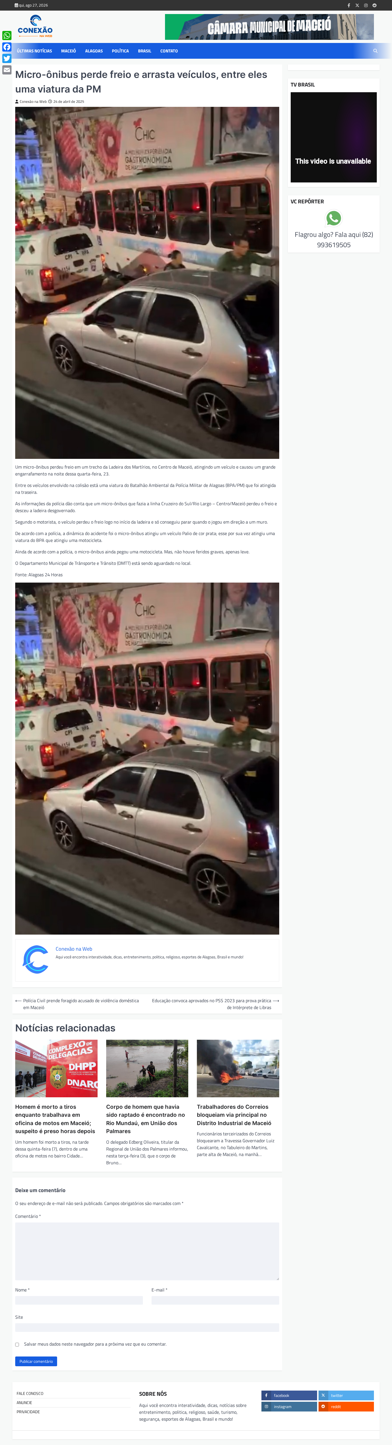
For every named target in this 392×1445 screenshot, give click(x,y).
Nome (22, 1289)
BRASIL (144, 51)
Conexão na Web (33, 101)
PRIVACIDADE (28, 1412)
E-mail (160, 1289)
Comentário (28, 1216)
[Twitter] (7, 58)
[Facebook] (7, 47)
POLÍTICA (120, 51)
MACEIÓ (68, 51)
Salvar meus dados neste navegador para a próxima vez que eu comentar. (95, 1343)
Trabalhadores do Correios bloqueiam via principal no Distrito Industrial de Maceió (234, 1115)
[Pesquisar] (375, 51)
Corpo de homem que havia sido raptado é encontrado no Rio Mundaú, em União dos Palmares (145, 1119)
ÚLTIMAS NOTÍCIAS (34, 51)
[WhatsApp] (7, 35)
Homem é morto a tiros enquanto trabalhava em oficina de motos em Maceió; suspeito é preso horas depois (55, 1119)
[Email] (7, 70)
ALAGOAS (94, 51)
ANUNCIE (24, 1402)
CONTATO (169, 51)
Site (19, 1317)
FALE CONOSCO (30, 1393)
